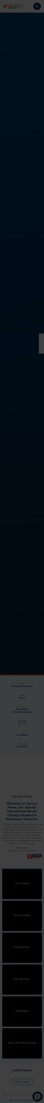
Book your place (18, 324)
